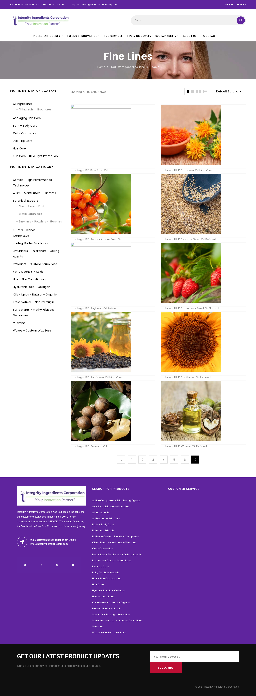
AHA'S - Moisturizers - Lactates (110, 506)
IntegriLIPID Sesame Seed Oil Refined (190, 239)
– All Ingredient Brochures (33, 109)
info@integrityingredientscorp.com (98, 4)
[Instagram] (41, 565)
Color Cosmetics (102, 548)
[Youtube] (73, 565)
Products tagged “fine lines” (128, 67)
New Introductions (103, 596)
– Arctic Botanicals (29, 214)
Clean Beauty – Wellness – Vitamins (114, 542)
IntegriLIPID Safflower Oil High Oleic (189, 170)
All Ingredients (100, 512)
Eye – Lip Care (100, 566)
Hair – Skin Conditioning (107, 578)
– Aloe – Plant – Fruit (30, 206)
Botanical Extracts (103, 530)
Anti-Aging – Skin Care (106, 518)
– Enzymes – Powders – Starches (39, 221)
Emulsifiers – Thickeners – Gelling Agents (117, 554)
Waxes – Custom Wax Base (109, 632)
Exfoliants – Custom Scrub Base (111, 560)
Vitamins (97, 626)
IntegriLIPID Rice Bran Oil (91, 170)
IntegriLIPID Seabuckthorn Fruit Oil (98, 239)
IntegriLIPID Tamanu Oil (91, 446)
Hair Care (98, 584)
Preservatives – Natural (106, 608)
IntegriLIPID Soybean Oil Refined (96, 308)
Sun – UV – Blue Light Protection (111, 614)
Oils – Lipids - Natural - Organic (111, 602)
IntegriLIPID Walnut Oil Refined (186, 446)
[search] (241, 20)
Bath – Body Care (103, 524)
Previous (121, 460)
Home (101, 67)
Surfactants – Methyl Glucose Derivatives (117, 620)
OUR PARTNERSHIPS (235, 4)
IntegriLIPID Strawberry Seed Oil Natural (192, 308)
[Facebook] (57, 565)
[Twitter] (25, 565)
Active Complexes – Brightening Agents (116, 500)
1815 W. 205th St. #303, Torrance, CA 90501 (40, 4)
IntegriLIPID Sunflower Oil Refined (188, 377)
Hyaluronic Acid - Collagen (109, 590)
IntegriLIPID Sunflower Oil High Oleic (99, 377)
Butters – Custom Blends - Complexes (115, 536)
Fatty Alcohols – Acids (105, 572)
